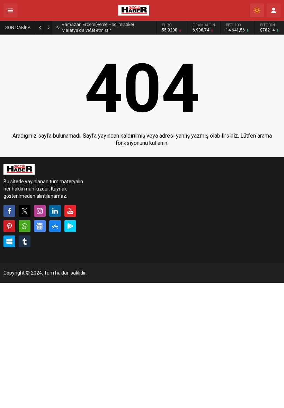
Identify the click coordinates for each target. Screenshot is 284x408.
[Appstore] (55, 226)
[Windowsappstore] (9, 241)
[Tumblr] (24, 241)
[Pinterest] (9, 226)
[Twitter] (24, 211)
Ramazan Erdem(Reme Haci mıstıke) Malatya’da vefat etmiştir (98, 27)
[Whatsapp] (24, 226)
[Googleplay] (70, 226)
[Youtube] (70, 211)
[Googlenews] (40, 226)
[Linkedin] (55, 211)
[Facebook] (9, 211)
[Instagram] (40, 211)
